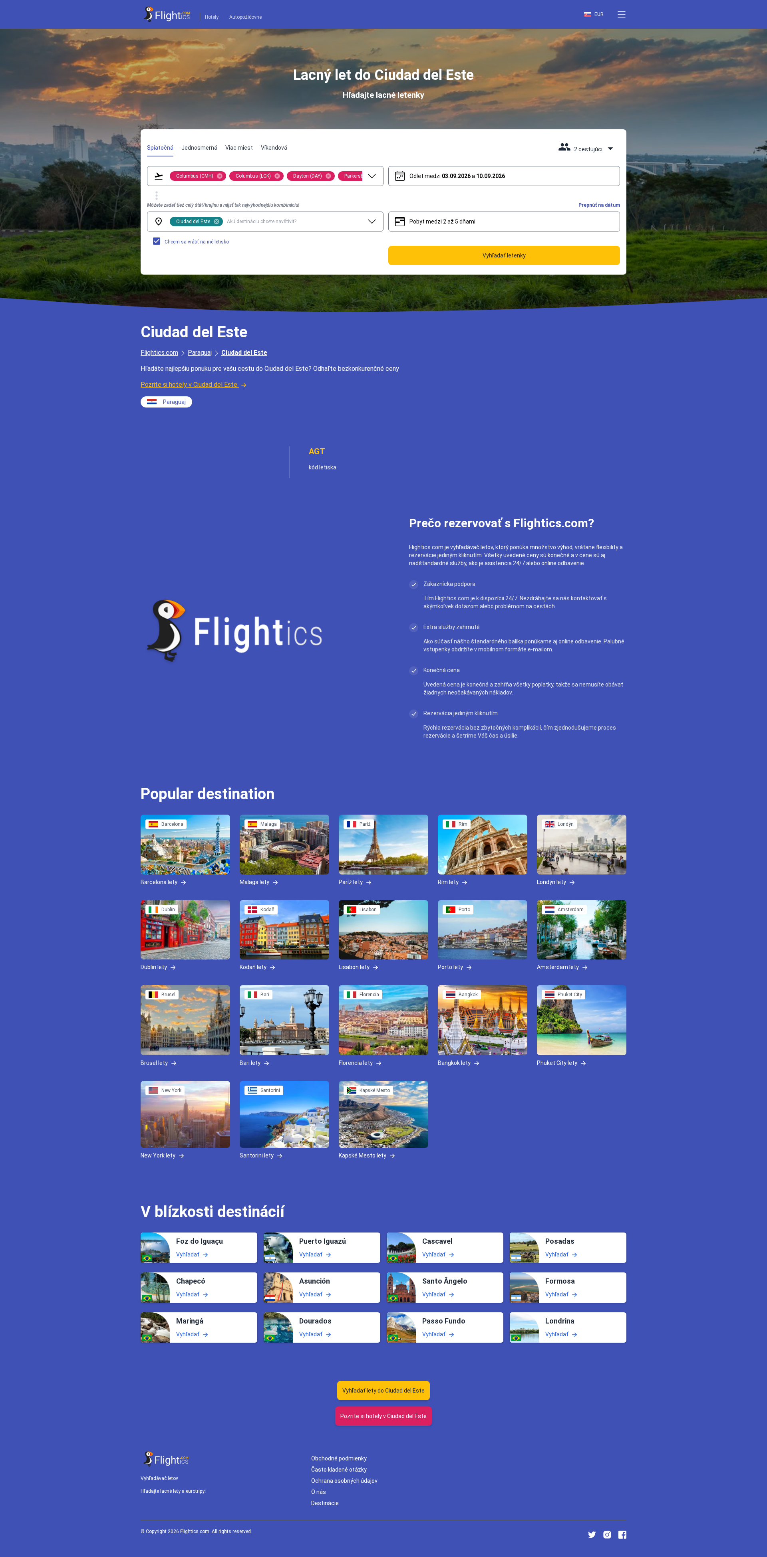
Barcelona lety (159, 881)
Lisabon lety (354, 967)
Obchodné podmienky (339, 1458)
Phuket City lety (557, 1063)
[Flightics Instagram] (607, 1534)
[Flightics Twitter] (592, 1535)
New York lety (158, 1155)
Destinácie (325, 1503)
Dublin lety (154, 967)
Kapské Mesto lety (362, 1155)
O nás (318, 1492)
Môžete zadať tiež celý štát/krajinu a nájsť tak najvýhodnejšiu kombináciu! (223, 205)
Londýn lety (551, 881)
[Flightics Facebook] (622, 1535)
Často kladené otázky (339, 1469)
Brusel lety (154, 1063)
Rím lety (448, 881)
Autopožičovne (245, 17)
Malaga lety (254, 881)
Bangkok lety (454, 1063)
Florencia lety (356, 1063)
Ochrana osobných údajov (344, 1481)
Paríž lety (351, 881)
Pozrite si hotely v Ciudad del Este (189, 384)
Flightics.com (159, 352)
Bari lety (250, 1063)
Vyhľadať (187, 1254)
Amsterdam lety (558, 967)
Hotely (212, 17)
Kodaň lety (253, 967)
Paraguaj (200, 352)
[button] (622, 14)
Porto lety (450, 967)
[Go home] (166, 1459)
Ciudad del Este (244, 352)
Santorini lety (257, 1155)
